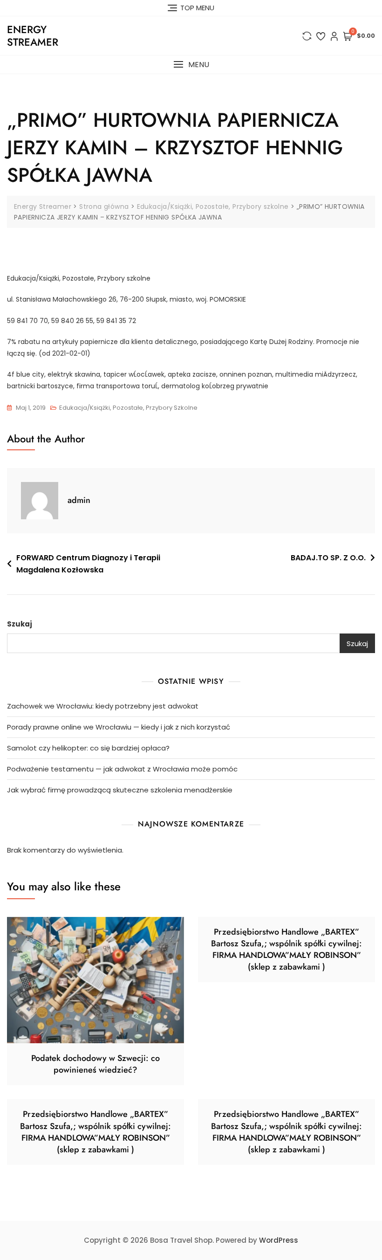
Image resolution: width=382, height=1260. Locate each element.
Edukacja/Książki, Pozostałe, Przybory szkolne (128, 407)
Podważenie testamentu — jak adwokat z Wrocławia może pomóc (122, 769)
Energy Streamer (32, 35)
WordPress (278, 1240)
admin (79, 500)
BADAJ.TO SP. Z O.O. (328, 557)
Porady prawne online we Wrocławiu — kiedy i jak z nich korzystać (118, 727)
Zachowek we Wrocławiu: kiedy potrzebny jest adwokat (102, 706)
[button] (191, 64)
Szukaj (19, 624)
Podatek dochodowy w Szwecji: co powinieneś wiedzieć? (95, 1064)
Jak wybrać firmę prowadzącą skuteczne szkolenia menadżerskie (119, 790)
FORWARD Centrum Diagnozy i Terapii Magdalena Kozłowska (88, 563)
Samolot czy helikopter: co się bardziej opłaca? (88, 748)
